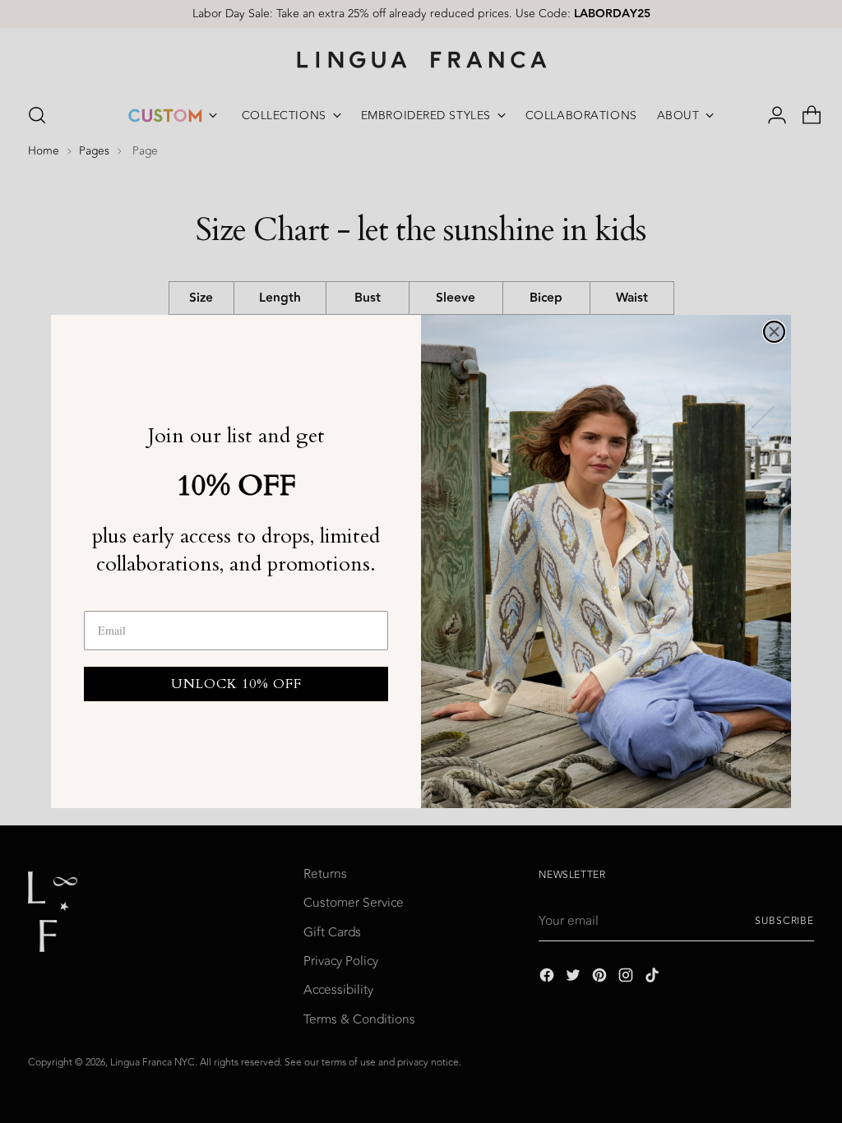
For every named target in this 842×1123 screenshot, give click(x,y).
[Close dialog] (774, 331)
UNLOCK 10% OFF (236, 684)
